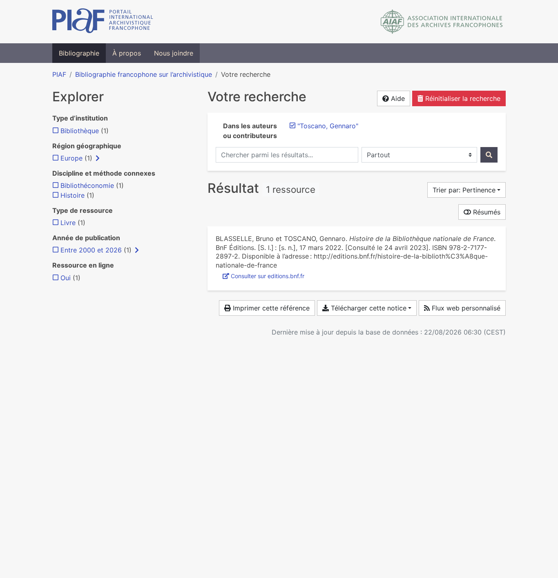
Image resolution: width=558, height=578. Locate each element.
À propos (126, 53)
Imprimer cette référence (270, 308)
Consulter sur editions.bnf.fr (267, 275)
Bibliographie (79, 53)
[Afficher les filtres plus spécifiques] (97, 158)
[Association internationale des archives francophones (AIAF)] (442, 21)
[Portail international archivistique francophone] (102, 21)
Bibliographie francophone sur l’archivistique (143, 74)
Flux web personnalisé (465, 308)
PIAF (59, 74)
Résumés (485, 212)
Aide (397, 98)
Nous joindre (173, 53)
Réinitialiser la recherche (461, 98)
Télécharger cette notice (367, 308)
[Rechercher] (489, 155)
